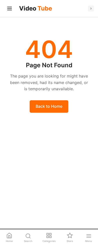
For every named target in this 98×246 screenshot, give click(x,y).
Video (35, 8)
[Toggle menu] (9, 8)
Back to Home (49, 106)
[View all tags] (91, 9)
